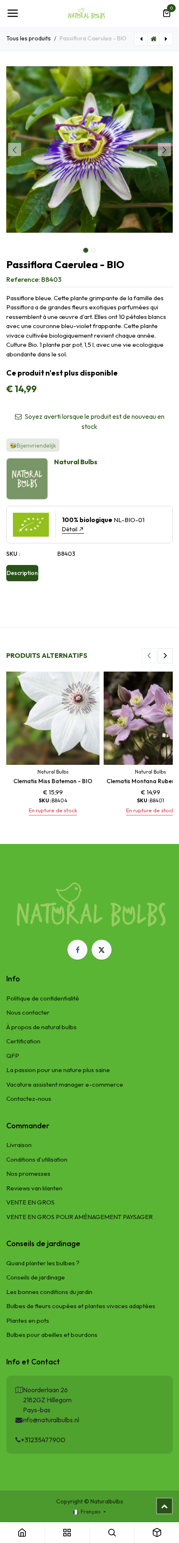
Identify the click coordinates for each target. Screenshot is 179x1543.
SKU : (13, 553)
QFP (12, 1056)
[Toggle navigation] (12, 13)
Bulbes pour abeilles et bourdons (51, 1335)
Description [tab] (22, 573)
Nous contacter (28, 1012)
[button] (14, 149)
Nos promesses (28, 1173)
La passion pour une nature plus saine (58, 1070)
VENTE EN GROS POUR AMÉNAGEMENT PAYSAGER (79, 1217)
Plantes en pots (27, 1320)
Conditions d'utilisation (36, 1159)
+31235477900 (43, 1440)
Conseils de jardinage (35, 1277)
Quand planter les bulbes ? (43, 1263)
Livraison (19, 1145)
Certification (23, 1041)
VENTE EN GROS (30, 1202)
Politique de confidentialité (42, 998)
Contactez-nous (28, 1098)
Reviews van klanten (34, 1188)
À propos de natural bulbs (41, 1027)
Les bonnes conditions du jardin (49, 1292)
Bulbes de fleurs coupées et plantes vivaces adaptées (80, 1306)
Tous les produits (28, 38)
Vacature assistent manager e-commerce (64, 1084)
